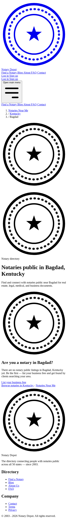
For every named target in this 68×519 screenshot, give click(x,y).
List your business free (13, 382)
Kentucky (15, 113)
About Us (13, 485)
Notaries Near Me (18, 110)
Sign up (13, 75)
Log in (5, 75)
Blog (20, 72)
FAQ (34, 72)
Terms (11, 506)
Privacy (12, 509)
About (27, 72)
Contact (41, 72)
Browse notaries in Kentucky (17, 385)
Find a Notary (9, 72)
